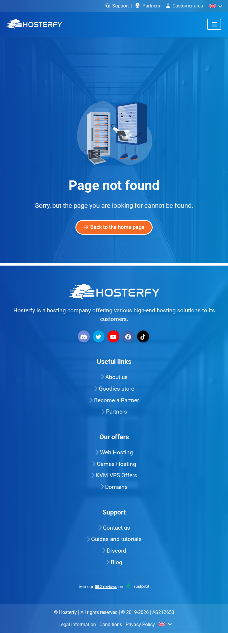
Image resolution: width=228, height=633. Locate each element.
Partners (151, 6)
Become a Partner (116, 400)
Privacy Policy (140, 624)
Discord (116, 550)
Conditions (110, 624)
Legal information (77, 624)
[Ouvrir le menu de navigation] (214, 24)
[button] (215, 6)
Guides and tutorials (116, 539)
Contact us (116, 527)
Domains (116, 487)
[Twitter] (99, 336)
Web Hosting (116, 452)
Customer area (187, 6)
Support (120, 6)
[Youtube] (114, 336)
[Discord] (84, 336)
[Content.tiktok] (144, 336)
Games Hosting (116, 464)
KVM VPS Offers (116, 475)
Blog (116, 562)
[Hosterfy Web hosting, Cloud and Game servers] (34, 24)
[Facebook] (129, 336)
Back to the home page (117, 227)
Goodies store (116, 388)
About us (116, 377)
